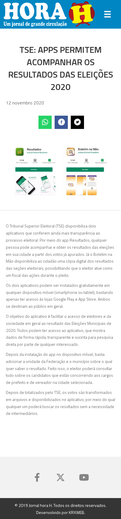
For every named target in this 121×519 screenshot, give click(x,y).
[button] (37, 477)
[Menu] (107, 14)
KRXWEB (76, 512)
